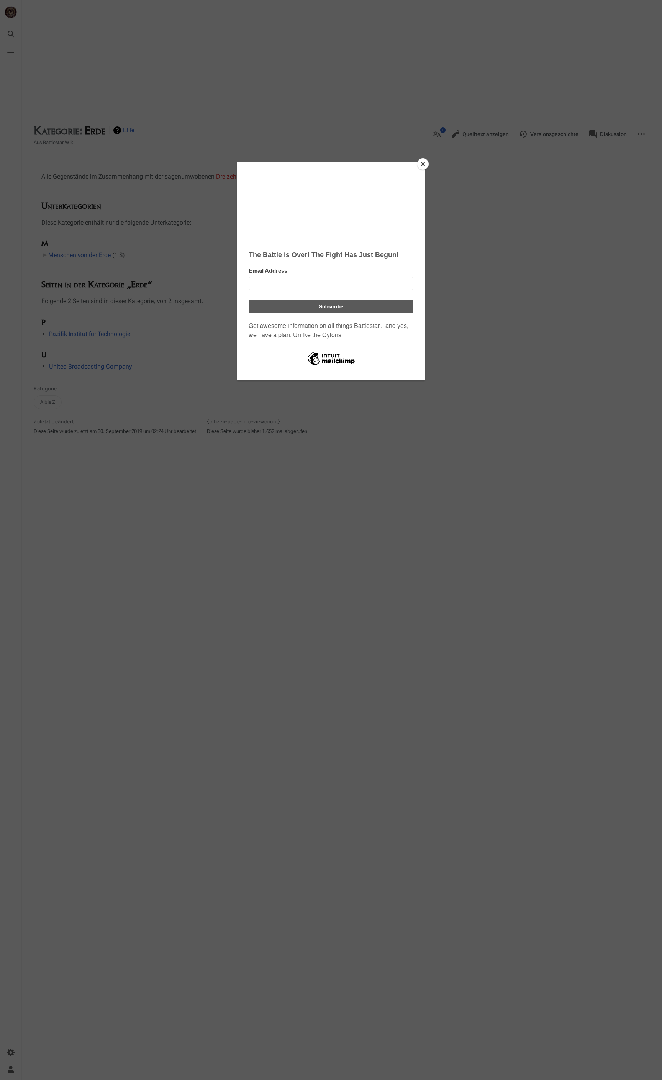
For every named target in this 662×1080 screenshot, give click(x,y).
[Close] (423, 164)
